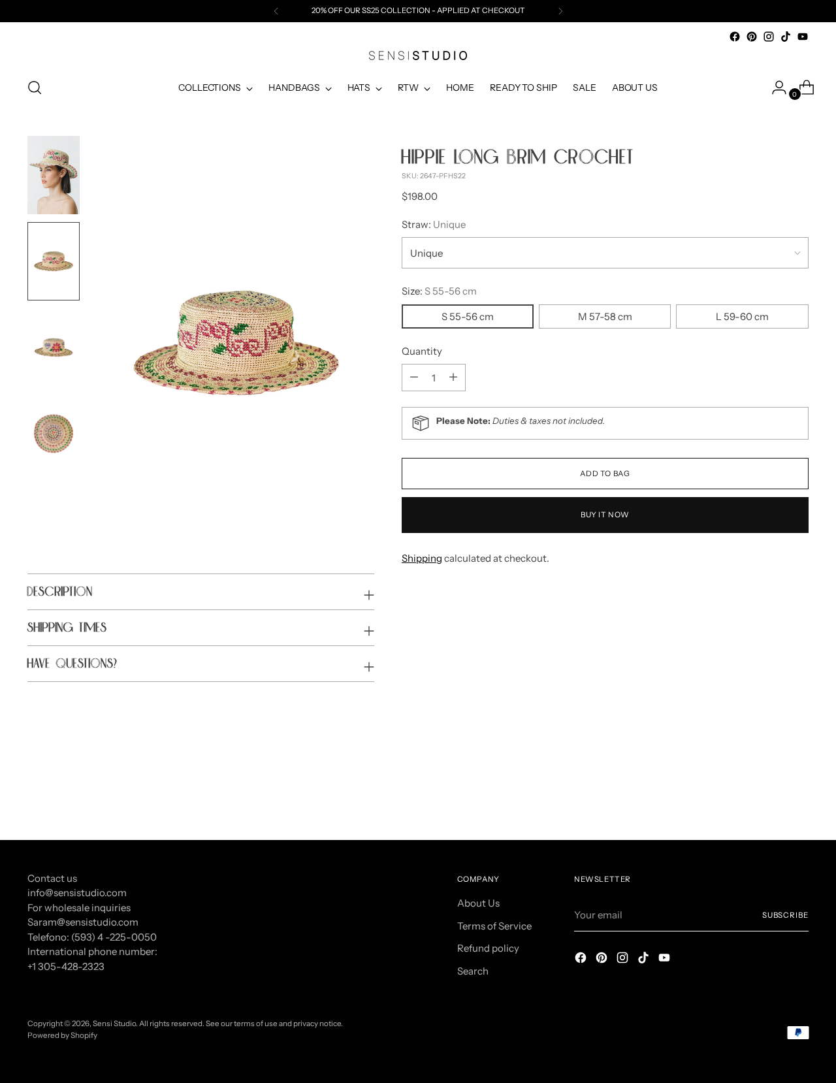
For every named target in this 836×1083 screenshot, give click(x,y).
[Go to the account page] (774, 87)
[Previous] (276, 11)
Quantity (422, 350)
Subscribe (785, 915)
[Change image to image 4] (53, 434)
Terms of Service (494, 926)
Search (473, 971)
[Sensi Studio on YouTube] (803, 36)
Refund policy (488, 948)
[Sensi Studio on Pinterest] (752, 36)
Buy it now (605, 514)
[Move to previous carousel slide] (767, 795)
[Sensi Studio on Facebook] (735, 36)
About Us (478, 903)
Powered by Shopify (62, 1035)
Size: (439, 291)
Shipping (422, 558)
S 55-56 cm (468, 316)
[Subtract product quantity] (453, 377)
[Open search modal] (35, 87)
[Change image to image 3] (53, 347)
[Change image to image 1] (53, 175)
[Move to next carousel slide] (797, 795)
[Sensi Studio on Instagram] (769, 36)
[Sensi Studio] (418, 55)
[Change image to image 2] (53, 261)
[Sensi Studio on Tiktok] (786, 36)
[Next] (560, 11)
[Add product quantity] (414, 377)
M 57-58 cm (605, 316)
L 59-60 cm (742, 316)
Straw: (434, 224)
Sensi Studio (114, 1023)
